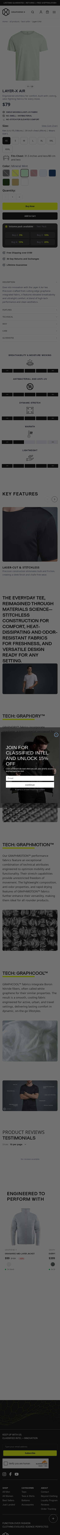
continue (30, 785)
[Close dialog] (56, 734)
